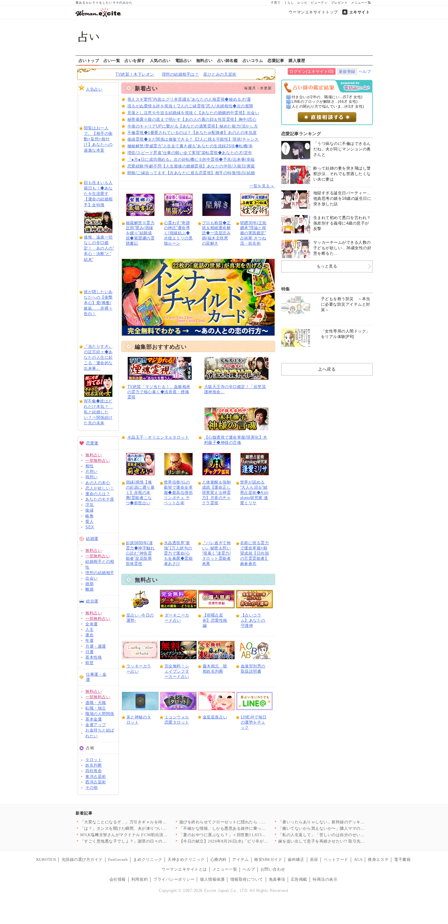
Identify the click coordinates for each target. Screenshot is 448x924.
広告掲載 (299, 879)
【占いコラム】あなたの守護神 (253, 620)
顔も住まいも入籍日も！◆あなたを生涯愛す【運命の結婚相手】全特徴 (98, 193)
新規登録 (347, 71)
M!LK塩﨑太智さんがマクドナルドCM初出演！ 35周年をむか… (139, 834)
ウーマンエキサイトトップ (313, 12)
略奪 (89, 516)
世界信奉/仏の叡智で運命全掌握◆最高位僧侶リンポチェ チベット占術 (178, 492)
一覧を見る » (262, 186)
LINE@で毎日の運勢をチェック (254, 722)
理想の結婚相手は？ (180, 74)
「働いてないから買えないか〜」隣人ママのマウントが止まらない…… (344, 828)
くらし (289, 2)
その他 (91, 787)
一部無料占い (97, 460)
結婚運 (92, 538)
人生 (89, 629)
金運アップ (95, 724)
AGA (358, 859)
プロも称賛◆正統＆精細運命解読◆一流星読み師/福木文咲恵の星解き (216, 233)
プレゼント (339, 2)
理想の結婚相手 (99, 572)
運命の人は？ (97, 493)
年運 (89, 640)
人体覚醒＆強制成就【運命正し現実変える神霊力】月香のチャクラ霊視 (216, 492)
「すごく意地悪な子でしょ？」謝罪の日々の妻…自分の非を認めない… (146, 841)
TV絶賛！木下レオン (135, 74)
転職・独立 (95, 708)
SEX (89, 527)
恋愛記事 (276, 60)
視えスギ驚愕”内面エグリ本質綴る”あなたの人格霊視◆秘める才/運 (189, 99)
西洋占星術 (95, 782)
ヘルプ (365, 71)
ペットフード (336, 859)
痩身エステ (378, 859)
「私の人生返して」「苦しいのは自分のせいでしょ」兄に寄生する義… (344, 834)
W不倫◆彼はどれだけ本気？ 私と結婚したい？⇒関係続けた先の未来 (98, 412)
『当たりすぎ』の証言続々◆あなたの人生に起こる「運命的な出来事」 (98, 357)
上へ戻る (327, 369)
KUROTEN (46, 859)
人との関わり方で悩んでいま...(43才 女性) (328, 106)
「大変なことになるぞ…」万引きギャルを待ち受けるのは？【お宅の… (146, 822)
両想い (91, 477)
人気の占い (160, 60)
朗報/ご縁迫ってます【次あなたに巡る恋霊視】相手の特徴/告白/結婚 (191, 173)
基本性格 (93, 657)
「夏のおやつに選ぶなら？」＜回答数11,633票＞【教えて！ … (237, 834)
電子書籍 (402, 859)
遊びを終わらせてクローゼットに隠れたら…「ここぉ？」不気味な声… (245, 822)
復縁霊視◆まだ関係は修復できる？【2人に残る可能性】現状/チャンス (193, 139)
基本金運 (93, 719)
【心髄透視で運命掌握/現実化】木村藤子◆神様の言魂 (235, 440)
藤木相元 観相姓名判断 (215, 669)
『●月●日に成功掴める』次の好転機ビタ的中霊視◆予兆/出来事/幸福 (191, 159)
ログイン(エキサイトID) (312, 71)
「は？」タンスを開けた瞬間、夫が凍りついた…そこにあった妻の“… (145, 828)
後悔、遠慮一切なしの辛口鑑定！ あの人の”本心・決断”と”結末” (99, 248)
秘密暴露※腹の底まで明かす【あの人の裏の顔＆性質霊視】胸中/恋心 (192, 119)
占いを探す (135, 60)
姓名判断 (93, 765)
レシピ (302, 2)
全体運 (91, 624)
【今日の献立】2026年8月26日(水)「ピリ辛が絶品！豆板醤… (236, 841)
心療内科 (218, 859)
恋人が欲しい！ (99, 488)
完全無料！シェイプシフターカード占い (177, 671)
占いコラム (253, 60)
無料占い (204, 60)
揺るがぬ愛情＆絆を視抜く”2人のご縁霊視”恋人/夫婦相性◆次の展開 (190, 106)
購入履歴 (297, 60)
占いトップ (89, 60)
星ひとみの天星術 (219, 74)
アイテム (240, 859)
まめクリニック (147, 859)
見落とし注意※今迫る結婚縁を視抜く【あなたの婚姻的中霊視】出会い (193, 112)
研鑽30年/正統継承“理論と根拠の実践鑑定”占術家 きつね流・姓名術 (253, 233)
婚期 (89, 583)
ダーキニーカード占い (177, 618)
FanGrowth (118, 859)
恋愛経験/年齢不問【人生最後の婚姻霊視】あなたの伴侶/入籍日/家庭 (191, 166)
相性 (89, 466)
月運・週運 (95, 646)
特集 (285, 288)
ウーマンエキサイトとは (184, 869)
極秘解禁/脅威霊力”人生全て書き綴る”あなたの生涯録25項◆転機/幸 (190, 146)
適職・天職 (95, 702)
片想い (91, 471)
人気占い (94, 89)
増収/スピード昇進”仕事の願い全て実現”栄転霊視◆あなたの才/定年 (189, 152)
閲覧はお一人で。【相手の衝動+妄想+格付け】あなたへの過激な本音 (98, 139)
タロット (93, 759)
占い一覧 (112, 60)
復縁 (89, 510)
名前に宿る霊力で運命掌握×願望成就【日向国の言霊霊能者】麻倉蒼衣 (254, 553)
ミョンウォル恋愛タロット (177, 719)
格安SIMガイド (268, 859)
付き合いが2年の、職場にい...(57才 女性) (327, 97)
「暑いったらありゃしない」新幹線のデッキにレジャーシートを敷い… (344, 822)
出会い (91, 578)
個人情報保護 (212, 879)
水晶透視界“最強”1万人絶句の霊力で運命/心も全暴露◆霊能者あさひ (178, 553)
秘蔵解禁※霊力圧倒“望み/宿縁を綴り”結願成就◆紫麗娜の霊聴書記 (140, 233)
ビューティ (319, 2)
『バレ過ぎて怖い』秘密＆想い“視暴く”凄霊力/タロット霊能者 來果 (216, 553)
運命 (89, 635)
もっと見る (327, 266)
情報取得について (246, 879)
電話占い (183, 60)
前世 (89, 662)
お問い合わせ (273, 869)
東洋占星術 (95, 776)
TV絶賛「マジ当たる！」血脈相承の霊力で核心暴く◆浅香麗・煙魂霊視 (158, 391)
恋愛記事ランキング (301, 133)
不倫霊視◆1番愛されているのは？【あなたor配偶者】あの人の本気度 (192, 132)
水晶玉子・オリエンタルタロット (158, 437)
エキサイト (359, 12)
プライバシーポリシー (173, 879)
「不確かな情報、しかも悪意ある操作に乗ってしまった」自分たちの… (245, 828)
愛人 (89, 521)
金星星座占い (215, 717)
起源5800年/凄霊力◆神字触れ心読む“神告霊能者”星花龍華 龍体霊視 (140, 553)
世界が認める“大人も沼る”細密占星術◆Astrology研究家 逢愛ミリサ (254, 492)
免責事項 (277, 879)
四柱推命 (93, 770)
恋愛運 (92, 443)
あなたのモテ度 (99, 499)
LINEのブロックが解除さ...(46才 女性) (325, 101)
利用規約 (139, 879)
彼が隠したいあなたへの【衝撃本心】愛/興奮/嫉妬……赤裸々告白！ (98, 302)
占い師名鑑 (227, 60)
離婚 (89, 589)
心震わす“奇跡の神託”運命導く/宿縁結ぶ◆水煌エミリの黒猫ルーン (178, 233)
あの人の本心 (97, 482)
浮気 (89, 504)
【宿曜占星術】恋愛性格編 (215, 620)
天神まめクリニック (186, 859)
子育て (276, 2)
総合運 (92, 601)
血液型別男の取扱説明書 (253, 669)
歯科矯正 (296, 859)
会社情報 (117, 879)
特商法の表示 (325, 879)
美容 (314, 859)
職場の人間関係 (99, 713)
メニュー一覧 (361, 2)
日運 (89, 651)
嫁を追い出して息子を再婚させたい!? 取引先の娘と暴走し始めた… (340, 841)
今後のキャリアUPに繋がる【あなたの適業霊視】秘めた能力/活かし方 (192, 126)
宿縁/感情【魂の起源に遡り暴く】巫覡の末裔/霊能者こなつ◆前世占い (140, 492)
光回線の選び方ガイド (82, 859)
